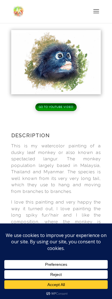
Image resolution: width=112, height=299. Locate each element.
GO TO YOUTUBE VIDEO (56, 107)
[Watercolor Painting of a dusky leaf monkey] (56, 92)
